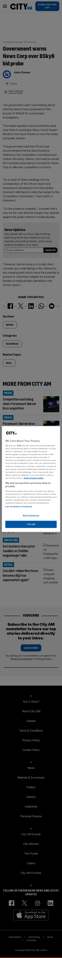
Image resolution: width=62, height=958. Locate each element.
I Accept (31, 524)
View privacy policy (34, 478)
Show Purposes (31, 515)
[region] (31, 479)
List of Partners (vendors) (18, 507)
